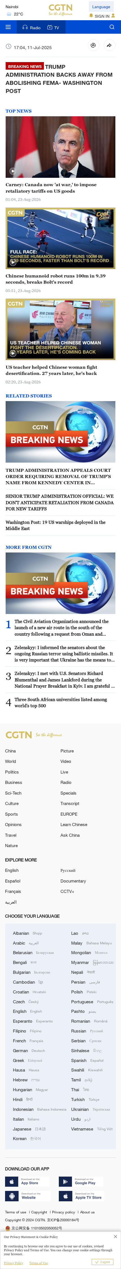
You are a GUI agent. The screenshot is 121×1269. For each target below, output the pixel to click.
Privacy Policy (13, 1263)
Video (65, 761)
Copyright (39, 1212)
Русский (67, 870)
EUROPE (68, 814)
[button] (13, 171)
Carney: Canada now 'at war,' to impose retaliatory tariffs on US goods (51, 187)
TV (56, 27)
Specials (68, 792)
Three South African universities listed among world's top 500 (61, 702)
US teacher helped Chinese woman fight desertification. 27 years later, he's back (51, 370)
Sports (11, 814)
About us (87, 1212)
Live (64, 771)
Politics (12, 771)
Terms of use (16, 1212)
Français (13, 891)
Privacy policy (64, 1212)
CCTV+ (67, 891)
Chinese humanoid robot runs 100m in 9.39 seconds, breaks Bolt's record (56, 279)
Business (13, 782)
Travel (10, 835)
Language (101, 6)
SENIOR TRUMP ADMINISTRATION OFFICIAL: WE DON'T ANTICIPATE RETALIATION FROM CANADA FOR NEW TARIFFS (60, 502)
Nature (11, 845)
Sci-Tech (13, 792)
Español (12, 880)
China (10, 750)
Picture (67, 750)
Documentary (73, 880)
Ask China (70, 835)
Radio (35, 27)
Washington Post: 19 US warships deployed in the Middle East (56, 525)
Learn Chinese (73, 824)
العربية (11, 901)
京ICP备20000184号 (63, 1220)
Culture (12, 803)
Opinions (13, 824)
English (12, 870)
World (10, 761)
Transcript (69, 803)
